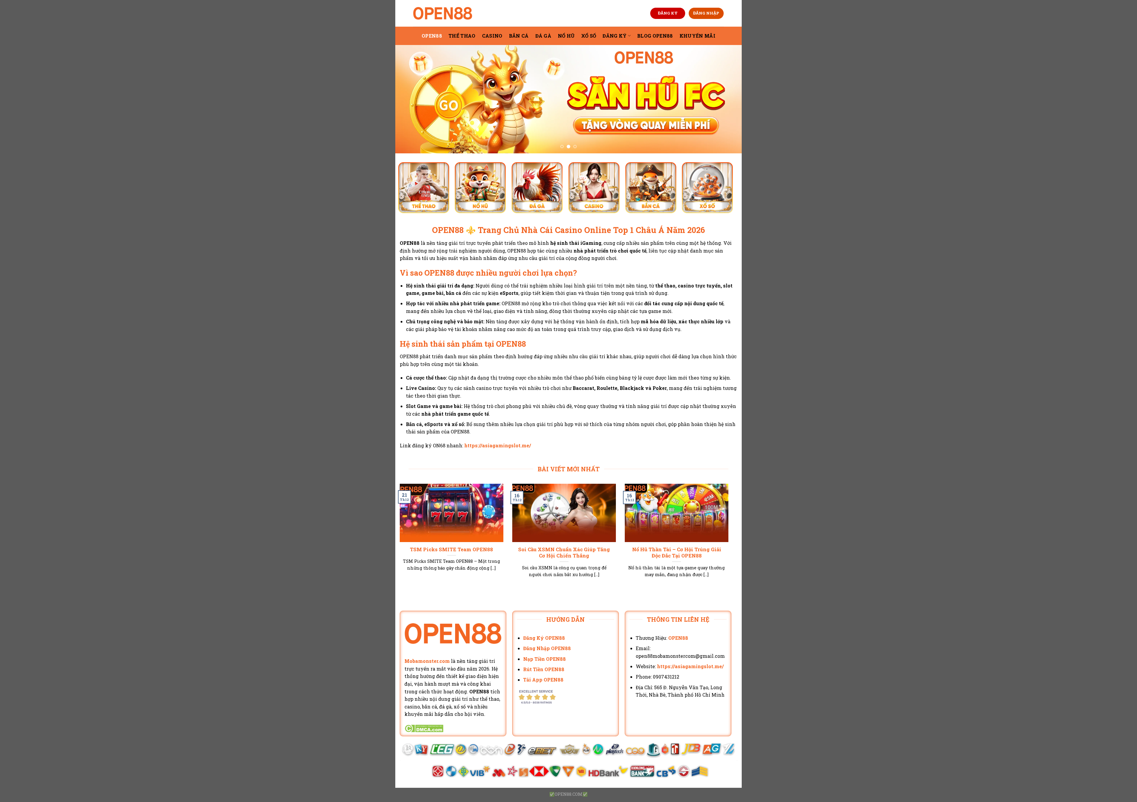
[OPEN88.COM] (442, 13)
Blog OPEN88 (655, 36)
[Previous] (409, 99)
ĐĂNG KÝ (668, 13)
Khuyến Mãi (697, 36)
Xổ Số (588, 36)
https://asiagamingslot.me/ (497, 445)
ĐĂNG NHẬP (706, 13)
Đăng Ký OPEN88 (544, 638)
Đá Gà (543, 36)
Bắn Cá (519, 36)
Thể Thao (462, 36)
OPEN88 (432, 36)
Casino (492, 36)
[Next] (727, 99)
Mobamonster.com (427, 661)
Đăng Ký (615, 36)
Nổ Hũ (566, 36)
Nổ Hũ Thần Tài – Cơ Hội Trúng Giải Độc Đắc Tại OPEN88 (676, 552)
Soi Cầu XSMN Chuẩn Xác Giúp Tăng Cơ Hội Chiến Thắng (564, 552)
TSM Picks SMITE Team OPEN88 (451, 549)
